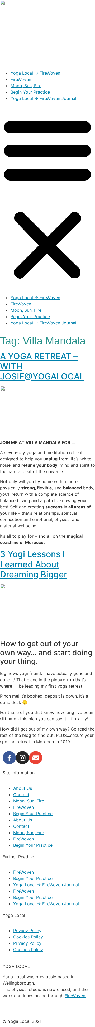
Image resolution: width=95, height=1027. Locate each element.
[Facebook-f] (9, 757)
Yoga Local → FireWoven (35, 73)
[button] (47, 197)
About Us (22, 788)
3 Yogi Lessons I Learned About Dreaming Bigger (33, 564)
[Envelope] (35, 757)
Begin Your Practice (30, 92)
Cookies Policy (28, 937)
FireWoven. (75, 995)
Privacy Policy (27, 930)
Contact (21, 794)
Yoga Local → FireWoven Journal (43, 98)
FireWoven (21, 79)
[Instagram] (22, 757)
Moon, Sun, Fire (26, 85)
